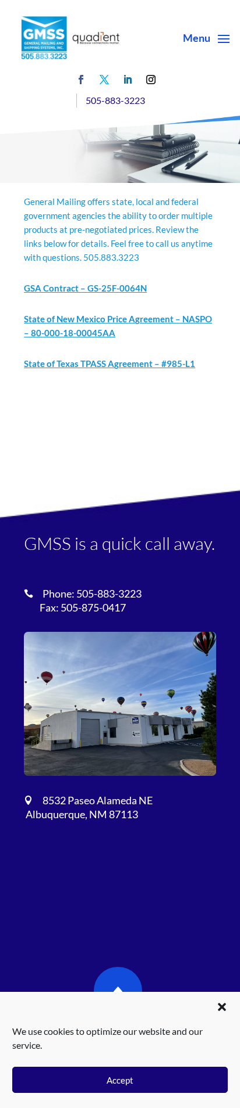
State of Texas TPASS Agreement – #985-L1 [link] (109, 363)
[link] (70, 38)
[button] (222, 1007)
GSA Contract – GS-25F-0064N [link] (85, 288)
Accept (120, 1080)
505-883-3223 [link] (115, 100)
